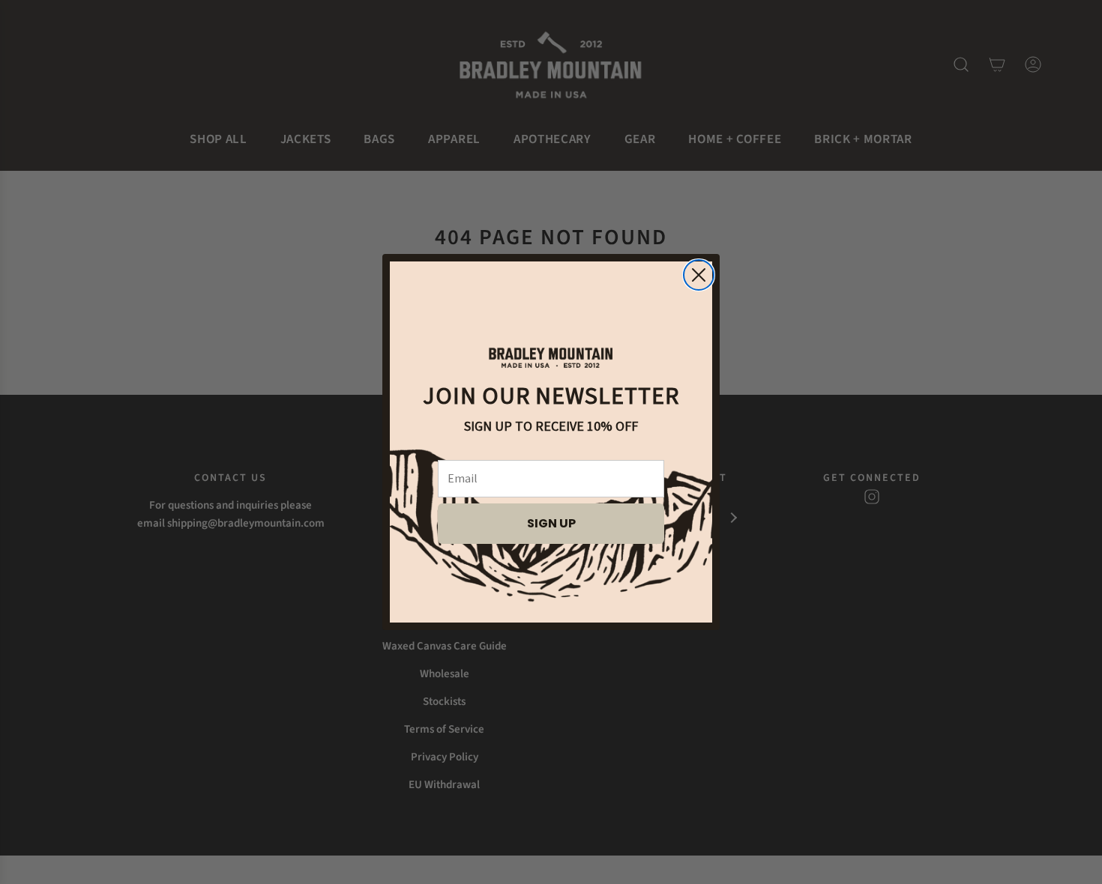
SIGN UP (551, 523)
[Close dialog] (699, 275)
